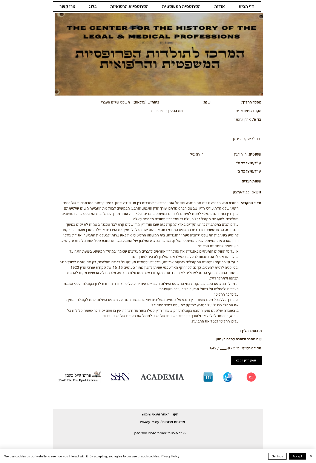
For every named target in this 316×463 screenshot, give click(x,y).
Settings (277, 456)
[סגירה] (310, 456)
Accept (297, 456)
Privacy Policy (170, 456)
